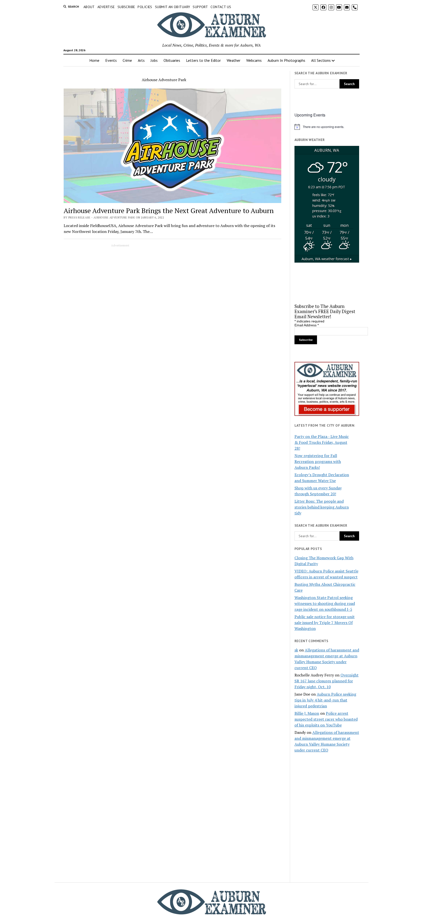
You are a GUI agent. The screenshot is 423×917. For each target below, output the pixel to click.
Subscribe (126, 7)
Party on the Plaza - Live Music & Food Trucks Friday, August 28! (321, 442)
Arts (141, 60)
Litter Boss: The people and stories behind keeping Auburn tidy (321, 507)
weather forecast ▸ (327, 258)
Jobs (154, 60)
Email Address (306, 325)
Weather (233, 60)
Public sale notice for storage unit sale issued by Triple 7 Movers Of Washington (324, 622)
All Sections (321, 60)
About (89, 7)
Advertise (106, 7)
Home (94, 60)
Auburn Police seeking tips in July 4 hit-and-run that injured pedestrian (325, 700)
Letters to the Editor (203, 60)
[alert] (326, 127)
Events (111, 60)
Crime (127, 60)
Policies (145, 7)
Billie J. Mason (306, 713)
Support (200, 7)
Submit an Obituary (172, 7)
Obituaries (172, 60)
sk (296, 650)
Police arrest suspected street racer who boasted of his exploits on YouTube (326, 719)
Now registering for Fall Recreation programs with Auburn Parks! (317, 461)
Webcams (254, 60)
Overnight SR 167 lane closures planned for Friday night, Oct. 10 (326, 680)
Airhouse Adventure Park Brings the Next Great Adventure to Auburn (169, 210)
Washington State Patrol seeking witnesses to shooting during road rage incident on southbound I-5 (324, 603)
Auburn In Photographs (286, 60)
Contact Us (221, 7)
